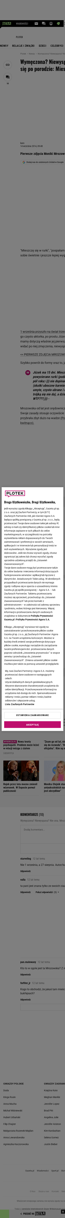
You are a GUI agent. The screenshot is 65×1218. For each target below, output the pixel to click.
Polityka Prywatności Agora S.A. (33, 619)
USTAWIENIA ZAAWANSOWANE (32, 715)
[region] (33, 609)
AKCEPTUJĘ (32, 724)
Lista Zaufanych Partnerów (19, 704)
